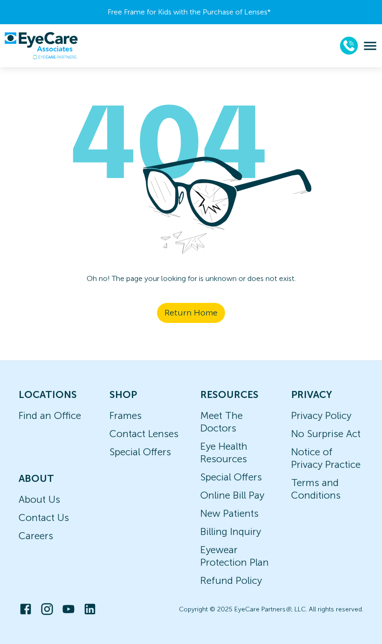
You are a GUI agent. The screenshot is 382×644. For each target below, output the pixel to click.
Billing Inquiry (230, 531)
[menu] (370, 46)
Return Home (191, 313)
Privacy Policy (321, 415)
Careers (36, 535)
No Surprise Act (326, 433)
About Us (39, 499)
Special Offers (140, 452)
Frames (125, 415)
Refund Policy (231, 580)
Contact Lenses (143, 433)
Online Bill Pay (232, 495)
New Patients (229, 513)
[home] (41, 46)
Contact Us (44, 517)
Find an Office (50, 415)
